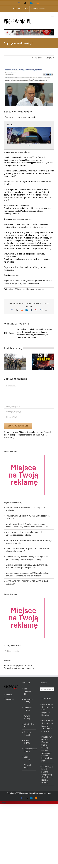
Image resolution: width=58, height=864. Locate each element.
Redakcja (9, 289)
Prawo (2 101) (27, 741)
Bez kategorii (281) (27, 691)
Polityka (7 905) (27, 733)
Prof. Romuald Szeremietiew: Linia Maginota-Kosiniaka (47, 709)
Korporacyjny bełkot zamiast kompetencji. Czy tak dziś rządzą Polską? (47, 774)
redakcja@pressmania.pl (21, 665)
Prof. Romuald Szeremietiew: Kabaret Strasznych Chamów (47, 725)
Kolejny (48, 58)
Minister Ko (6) (29, 725)
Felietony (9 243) (28, 709)
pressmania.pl (28, 668)
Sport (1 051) (27, 758)
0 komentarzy (41, 289)
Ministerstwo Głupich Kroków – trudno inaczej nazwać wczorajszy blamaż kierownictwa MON (47, 749)
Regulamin (8, 699)
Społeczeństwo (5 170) (29, 750)
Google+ (4, 803)
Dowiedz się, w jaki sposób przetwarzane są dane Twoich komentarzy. (28, 435)
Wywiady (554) (28, 766)
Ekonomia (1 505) (28, 700)
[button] (6, 362)
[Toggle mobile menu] (52, 16)
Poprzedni (38, 58)
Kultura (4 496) (27, 717)
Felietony (30, 289)
